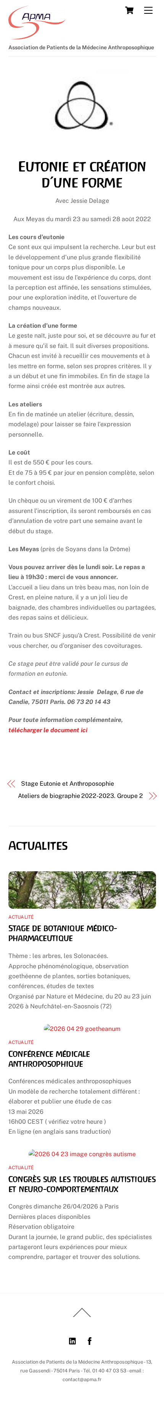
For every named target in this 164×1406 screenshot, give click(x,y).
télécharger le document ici (47, 730)
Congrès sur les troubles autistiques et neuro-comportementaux (82, 1184)
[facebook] (89, 1340)
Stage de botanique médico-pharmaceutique (62, 933)
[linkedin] (72, 1340)
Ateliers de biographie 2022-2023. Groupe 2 (80, 795)
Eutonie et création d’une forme (82, 174)
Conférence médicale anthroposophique (49, 1059)
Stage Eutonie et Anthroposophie (67, 783)
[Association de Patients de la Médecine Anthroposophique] (37, 36)
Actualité (21, 917)
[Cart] (129, 10)
